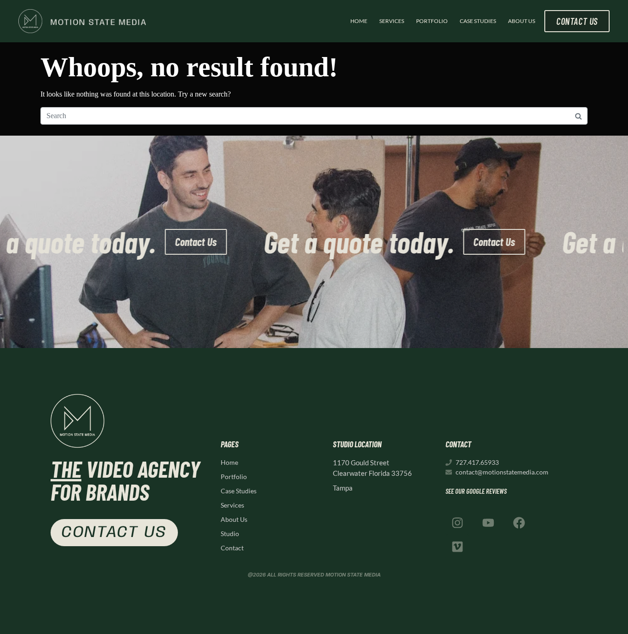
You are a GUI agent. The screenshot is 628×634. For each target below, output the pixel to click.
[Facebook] (519, 523)
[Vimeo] (457, 547)
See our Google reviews (476, 491)
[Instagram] (457, 523)
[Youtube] (488, 523)
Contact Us (221, 241)
